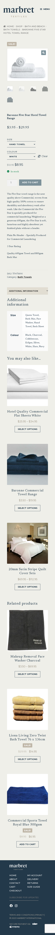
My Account (34, 875)
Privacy (39, 915)
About (13, 879)
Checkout (15, 890)
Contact (14, 883)
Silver (36, 343)
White (28, 346)
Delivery (32, 879)
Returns (32, 883)
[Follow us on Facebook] (11, 907)
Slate (35, 346)
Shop (19, 26)
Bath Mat (30, 319)
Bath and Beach (35, 26)
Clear (45, 156)
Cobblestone (31, 339)
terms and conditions (21, 915)
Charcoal (37, 335)
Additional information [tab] (23, 291)
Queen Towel (32, 315)
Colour (12, 151)
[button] (43, 52)
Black (28, 335)
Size (9, 139)
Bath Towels (11, 29)
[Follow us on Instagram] (16, 907)
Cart (12, 887)
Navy (41, 346)
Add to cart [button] (28, 844)
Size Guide (33, 887)
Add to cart (30, 182)
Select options (27, 429)
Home (10, 26)
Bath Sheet (38, 326)
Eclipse (28, 343)
